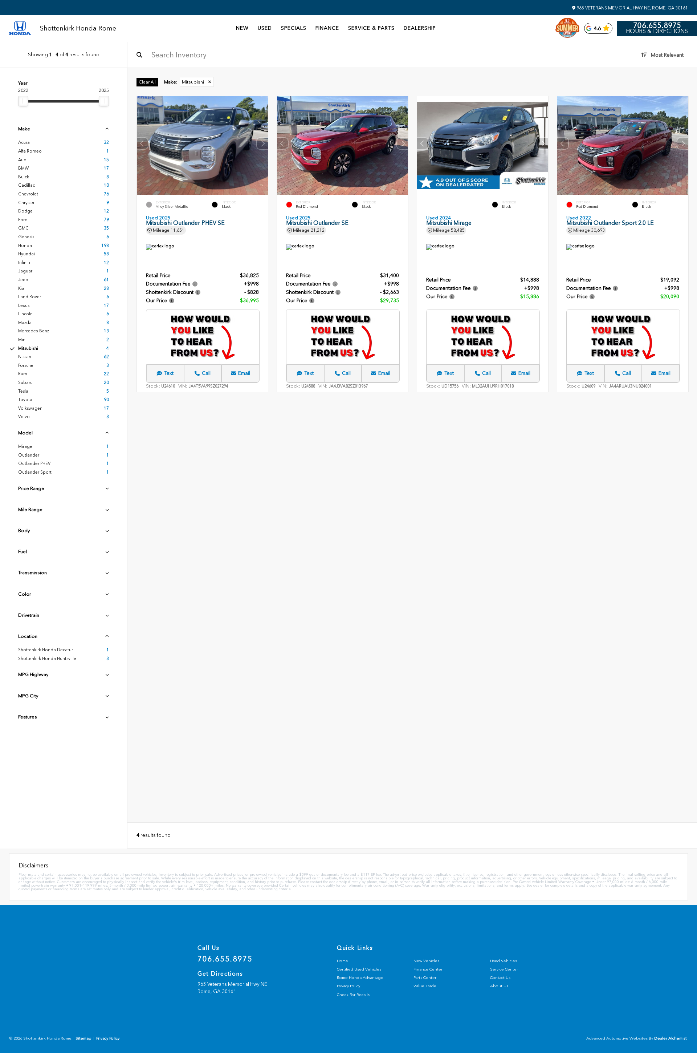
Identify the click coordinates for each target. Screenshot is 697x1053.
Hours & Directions (657, 31)
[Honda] (20, 28)
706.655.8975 (657, 25)
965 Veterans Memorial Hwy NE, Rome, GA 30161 (631, 8)
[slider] (23, 101)
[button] (262, 144)
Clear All (147, 82)
